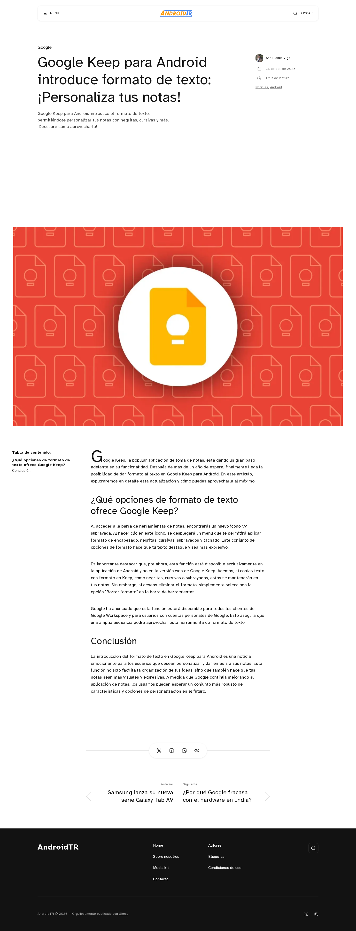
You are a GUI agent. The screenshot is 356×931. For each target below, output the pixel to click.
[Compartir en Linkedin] (184, 750)
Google (45, 47)
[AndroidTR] (176, 13)
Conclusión (21, 471)
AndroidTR (58, 847)
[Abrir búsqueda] (313, 848)
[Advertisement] (178, 191)
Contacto (161, 879)
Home (158, 845)
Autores (215, 845)
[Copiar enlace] (197, 750)
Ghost (123, 914)
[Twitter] (306, 914)
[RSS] (316, 914)
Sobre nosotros (166, 857)
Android (276, 87)
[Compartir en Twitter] (159, 750)
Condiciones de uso (224, 868)
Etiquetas (216, 857)
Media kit (161, 868)
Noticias (261, 87)
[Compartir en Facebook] (172, 750)
